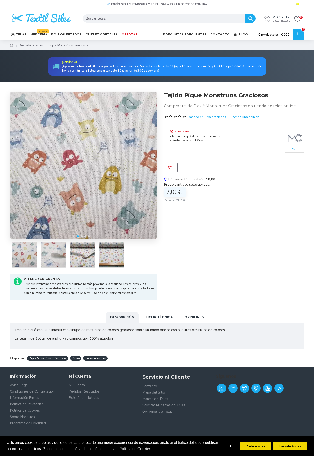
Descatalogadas (31, 45)
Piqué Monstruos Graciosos (47, 358)
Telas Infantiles (95, 358)
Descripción (122, 317)
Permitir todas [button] (290, 446)
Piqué (76, 358)
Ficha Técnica (159, 317)
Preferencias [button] (255, 446)
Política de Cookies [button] (135, 449)
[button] (78, 236)
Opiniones (194, 317)
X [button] (231, 446)
